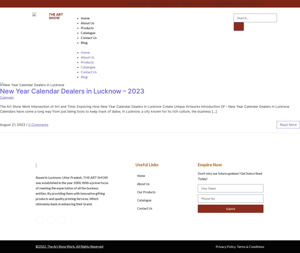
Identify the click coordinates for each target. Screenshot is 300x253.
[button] (149, 47)
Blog (84, 42)
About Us (87, 23)
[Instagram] (62, 220)
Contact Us (89, 38)
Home (85, 18)
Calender (7, 97)
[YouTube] (51, 220)
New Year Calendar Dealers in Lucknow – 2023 (72, 91)
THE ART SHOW (56, 16)
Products (87, 28)
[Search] (239, 26)
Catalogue (88, 33)
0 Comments (38, 125)
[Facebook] (40, 220)
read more (288, 125)
